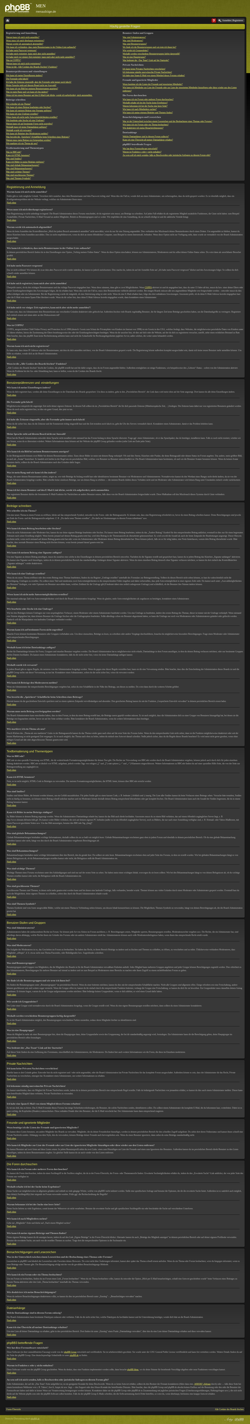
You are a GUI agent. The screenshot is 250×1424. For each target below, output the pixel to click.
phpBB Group (70, 1352)
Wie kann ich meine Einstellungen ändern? (24, 75)
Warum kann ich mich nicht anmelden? (22, 37)
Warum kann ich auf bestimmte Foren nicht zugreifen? (29, 123)
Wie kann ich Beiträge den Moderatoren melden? (27, 133)
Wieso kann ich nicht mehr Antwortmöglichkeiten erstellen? (31, 117)
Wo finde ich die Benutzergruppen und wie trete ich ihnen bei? (149, 47)
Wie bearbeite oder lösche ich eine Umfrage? (25, 120)
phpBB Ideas (133, 1369)
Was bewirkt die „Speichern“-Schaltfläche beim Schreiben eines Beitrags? (38, 137)
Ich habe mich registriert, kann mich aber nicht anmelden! (30, 53)
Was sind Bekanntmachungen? (19, 168)
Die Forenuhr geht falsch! (17, 78)
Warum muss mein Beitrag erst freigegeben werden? (28, 140)
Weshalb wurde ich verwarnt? (19, 130)
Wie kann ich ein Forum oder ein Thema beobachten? (146, 124)
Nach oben (11, 202)
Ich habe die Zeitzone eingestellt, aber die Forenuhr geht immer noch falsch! (38, 82)
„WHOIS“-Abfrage (202, 1384)
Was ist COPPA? (13, 60)
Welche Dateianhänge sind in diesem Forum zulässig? (146, 136)
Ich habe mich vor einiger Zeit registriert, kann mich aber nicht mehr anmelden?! (40, 57)
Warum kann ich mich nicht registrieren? (23, 63)
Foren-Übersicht (13, 1409)
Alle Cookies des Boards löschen (229, 1409)
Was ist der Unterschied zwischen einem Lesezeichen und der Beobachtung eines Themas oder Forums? (167, 121)
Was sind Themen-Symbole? (18, 178)
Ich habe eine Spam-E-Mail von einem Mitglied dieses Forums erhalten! (154, 75)
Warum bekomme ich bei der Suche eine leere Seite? (145, 106)
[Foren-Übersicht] (7, 20)
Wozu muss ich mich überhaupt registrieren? (25, 40)
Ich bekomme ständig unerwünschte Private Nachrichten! (147, 72)
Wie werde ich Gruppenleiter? (135, 50)
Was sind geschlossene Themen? (20, 175)
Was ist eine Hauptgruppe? (134, 57)
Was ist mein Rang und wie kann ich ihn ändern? (27, 92)
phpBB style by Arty (228, 1419)
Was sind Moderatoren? (133, 40)
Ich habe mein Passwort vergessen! (21, 50)
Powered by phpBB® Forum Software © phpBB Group (239, 1419)
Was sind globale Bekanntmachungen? (22, 165)
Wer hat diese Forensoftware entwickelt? (140, 148)
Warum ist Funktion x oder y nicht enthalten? (142, 152)
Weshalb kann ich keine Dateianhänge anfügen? (26, 127)
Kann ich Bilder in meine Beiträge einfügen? (25, 162)
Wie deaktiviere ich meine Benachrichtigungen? (143, 128)
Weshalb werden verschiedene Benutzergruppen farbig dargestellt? (151, 53)
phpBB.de (74, 1355)
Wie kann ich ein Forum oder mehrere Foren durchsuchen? (148, 99)
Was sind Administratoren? (134, 37)
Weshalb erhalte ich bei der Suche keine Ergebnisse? (145, 102)
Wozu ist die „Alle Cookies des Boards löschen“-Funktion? (31, 67)
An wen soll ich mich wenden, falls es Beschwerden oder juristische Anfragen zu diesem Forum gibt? (166, 155)
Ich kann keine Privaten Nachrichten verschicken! (144, 69)
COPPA (148, 287)
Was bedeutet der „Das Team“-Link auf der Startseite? (146, 60)
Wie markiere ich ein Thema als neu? (22, 143)
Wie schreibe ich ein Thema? (18, 104)
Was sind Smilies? (14, 158)
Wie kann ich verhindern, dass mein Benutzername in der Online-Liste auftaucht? (41, 47)
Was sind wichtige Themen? (18, 172)
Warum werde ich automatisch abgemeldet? (24, 44)
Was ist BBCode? (13, 152)
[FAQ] (213, 20)
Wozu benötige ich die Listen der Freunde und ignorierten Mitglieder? (153, 84)
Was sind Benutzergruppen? (135, 44)
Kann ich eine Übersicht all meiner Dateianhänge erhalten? (148, 140)
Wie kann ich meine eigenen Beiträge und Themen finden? (148, 112)
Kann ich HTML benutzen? (18, 155)
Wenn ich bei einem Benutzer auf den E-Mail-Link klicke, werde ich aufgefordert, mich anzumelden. (49, 95)
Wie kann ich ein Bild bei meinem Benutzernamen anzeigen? (32, 88)
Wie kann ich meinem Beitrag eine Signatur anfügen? (29, 110)
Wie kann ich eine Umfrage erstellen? (22, 114)
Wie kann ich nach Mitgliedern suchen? (140, 109)
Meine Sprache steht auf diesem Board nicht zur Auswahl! (31, 85)
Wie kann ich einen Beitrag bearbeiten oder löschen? (28, 107)
